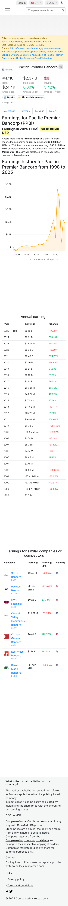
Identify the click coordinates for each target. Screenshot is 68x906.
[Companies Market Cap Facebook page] (7, 892)
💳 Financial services (31, 97)
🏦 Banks (9, 97)
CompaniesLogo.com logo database (27, 840)
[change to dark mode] (62, 3)
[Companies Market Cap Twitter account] (11, 892)
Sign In (22, 2)
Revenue (25, 111)
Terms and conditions (20, 885)
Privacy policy (15, 879)
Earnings (39, 111)
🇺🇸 (34, 2)
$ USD (50, 2)
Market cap (9, 111)
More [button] (52, 111)
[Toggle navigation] (8, 10)
